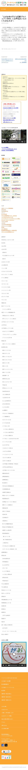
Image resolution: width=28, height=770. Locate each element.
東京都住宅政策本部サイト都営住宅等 (9, 230)
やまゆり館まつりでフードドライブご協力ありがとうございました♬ (7, 60)
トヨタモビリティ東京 (6, 448)
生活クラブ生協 (5, 511)
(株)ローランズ (5, 372)
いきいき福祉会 (5, 394)
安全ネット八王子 (5, 593)
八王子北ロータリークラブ (6, 321)
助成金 (2, 340)
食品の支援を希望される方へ (9, 120)
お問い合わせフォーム (7, 122)
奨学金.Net (3, 209)
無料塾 (2, 612)
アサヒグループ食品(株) (7, 413)
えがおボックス (4, 261)
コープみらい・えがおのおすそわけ (9, 438)
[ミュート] (22, 141)
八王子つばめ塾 (4, 221)
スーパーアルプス (6, 441)
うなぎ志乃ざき (5, 397)
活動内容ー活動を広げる (6, 700)
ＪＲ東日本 (4, 542)
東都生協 (4, 508)
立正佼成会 (4, 517)
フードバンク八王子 (6, 337)
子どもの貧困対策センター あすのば (9, 215)
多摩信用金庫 (5, 476)
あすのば (4, 628)
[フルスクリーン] (24, 141)
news (6, 48)
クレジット (3, 280)
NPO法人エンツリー (6, 388)
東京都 (2, 227)
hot (4, 48)
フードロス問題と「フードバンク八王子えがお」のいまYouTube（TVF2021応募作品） (9, 149)
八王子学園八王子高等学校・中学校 (9, 463)
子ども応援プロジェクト (7, 255)
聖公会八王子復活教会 (6, 527)
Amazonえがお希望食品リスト (9, 114)
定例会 (2, 596)
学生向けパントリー (5, 590)
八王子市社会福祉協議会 (6, 224)
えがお (9, 48)
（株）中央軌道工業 (6, 539)
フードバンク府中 (6, 309)
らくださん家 (5, 407)
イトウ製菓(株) (5, 416)
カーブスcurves (5, 422)
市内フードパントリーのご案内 (9, 118)
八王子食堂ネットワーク (6, 328)
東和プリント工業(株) (6, 504)
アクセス (3, 722)
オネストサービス (6, 419)
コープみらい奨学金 (6, 574)
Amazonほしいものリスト (6, 239)
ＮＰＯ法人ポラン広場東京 (7, 546)
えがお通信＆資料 (5, 728)
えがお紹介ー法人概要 (5, 681)
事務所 (2, 302)
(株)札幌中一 (4, 375)
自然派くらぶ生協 (6, 530)
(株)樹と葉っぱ (5, 378)
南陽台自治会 (5, 473)
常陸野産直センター (5, 602)
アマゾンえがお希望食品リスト (7, 231)
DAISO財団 (4, 561)
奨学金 (2, 555)
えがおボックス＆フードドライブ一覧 (10, 111)
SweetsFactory (5, 391)
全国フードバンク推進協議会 (7, 208)
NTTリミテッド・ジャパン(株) (8, 318)
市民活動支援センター (5, 599)
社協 (2, 621)
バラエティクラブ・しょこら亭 (8, 334)
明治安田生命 (5, 498)
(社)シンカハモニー (6, 381)
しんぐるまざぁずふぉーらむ (7, 217)
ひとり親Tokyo (4, 228)
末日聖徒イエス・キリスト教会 (8, 501)
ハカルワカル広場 (6, 451)
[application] (14, 136)
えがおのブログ (4, 709)
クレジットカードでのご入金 (9, 105)
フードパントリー (5, 290)
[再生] (3, 141)
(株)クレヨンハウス (6, 359)
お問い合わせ (4, 725)
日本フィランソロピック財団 (8, 343)
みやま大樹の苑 (5, 403)
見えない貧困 (4, 634)
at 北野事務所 (23, 62)
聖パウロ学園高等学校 (6, 523)
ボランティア (4, 296)
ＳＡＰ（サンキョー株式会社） (8, 549)
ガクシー (3, 212)
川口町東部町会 (5, 489)
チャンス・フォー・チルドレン (7, 220)
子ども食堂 (3, 587)
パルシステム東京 (6, 457)
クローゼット (4, 284)
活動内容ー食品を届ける (6, 696)
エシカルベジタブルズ (5, 271)
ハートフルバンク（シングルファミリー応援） (10, 218)
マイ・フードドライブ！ (8, 109)
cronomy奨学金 (5, 558)
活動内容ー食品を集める (6, 693)
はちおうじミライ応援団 (6, 226)
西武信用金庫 (5, 533)
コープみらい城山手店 (7, 432)
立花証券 (4, 520)
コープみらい (5, 426)
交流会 (3, 252)
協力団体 (3, 347)
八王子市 (3, 223)
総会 (3, 258)
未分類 (2, 605)
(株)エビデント (5, 353)
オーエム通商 (4, 277)
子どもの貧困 (4, 583)
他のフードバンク (5, 306)
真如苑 (2, 618)
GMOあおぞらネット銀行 (7, 315)
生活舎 (3, 514)
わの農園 (4, 410)
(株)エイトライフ (5, 350)
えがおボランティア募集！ (8, 116)
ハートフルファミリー (6, 454)
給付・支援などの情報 (5, 624)
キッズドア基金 (5, 571)
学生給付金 (4, 580)
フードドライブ (4, 287)
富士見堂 (4, 482)
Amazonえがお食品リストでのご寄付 (10, 107)
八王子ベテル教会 (6, 460)
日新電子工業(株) (5, 492)
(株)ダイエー (4, 362)
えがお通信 (3, 265)
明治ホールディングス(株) (7, 495)
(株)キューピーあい (6, 356)
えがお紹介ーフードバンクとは (7, 687)
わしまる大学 (4, 214)
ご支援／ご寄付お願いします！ (9, 103)
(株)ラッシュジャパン (6, 369)
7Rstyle (3, 385)
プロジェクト (13, 48)
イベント (3, 268)
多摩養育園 (4, 479)
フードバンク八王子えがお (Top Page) (9, 677)
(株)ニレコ (4, 366)
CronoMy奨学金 (4, 211)
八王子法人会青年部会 (6, 467)
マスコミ (3, 299)
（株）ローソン (5, 536)
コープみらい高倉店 (7, 435)
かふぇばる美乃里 (6, 400)
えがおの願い (4, 706)
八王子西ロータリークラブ (7, 470)
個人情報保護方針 (5, 684)
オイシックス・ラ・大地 (6, 274)
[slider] (12, 141)
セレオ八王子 (5, 444)
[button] (14, 136)
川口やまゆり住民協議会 (7, 486)
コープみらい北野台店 (7, 429)
